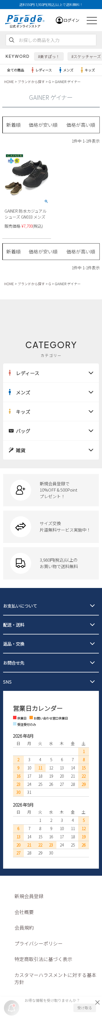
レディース (43, 69)
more (51, 490)
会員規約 (24, 927)
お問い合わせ (38, 298)
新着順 (13, 124)
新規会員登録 (28, 896)
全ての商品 (15, 69)
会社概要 (24, 911)
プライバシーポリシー (38, 943)
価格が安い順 (43, 124)
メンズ (68, 69)
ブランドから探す (31, 81)
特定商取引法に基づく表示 (43, 958)
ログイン (71, 20)
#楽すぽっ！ (49, 56)
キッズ (90, 69)
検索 (11, 40)
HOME (9, 81)
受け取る (84, 1007)
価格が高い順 (80, 124)
